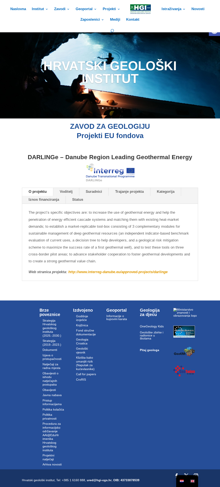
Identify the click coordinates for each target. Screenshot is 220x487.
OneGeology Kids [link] (152, 326)
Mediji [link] (115, 20)
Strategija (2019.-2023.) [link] (52, 342)
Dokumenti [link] (50, 350)
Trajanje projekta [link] (129, 192)
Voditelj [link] (66, 192)
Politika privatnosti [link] (50, 416)
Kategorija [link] (165, 192)
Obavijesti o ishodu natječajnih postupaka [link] (50, 379)
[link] (140, 11)
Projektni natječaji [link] (48, 457)
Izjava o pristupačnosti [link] (52, 357)
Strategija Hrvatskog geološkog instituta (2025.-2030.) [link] (52, 328)
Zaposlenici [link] (90, 20)
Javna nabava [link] (52, 395)
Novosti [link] (198, 9)
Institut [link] (38, 9)
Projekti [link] (109, 9)
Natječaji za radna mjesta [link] (51, 366)
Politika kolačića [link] (53, 409)
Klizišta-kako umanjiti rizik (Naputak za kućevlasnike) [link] (85, 363)
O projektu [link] (38, 192)
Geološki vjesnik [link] (82, 350)
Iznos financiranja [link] (44, 200)
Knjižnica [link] (82, 325)
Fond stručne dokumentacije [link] (86, 332)
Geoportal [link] (84, 9)
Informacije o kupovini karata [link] (116, 317)
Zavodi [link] (60, 9)
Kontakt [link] (132, 20)
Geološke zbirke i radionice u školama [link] (151, 335)
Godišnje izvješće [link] (82, 318)
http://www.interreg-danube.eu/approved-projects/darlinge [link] (118, 272)
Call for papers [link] (86, 374)
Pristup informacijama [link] (52, 402)
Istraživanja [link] (171, 9)
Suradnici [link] (94, 192)
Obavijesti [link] (49, 390)
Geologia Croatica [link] (82, 341)
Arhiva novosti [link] (52, 464)
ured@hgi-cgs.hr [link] (99, 480)
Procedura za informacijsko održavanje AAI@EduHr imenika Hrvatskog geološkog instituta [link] (52, 437)
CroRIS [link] (81, 379)
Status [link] (77, 200)
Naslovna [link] (18, 9)
